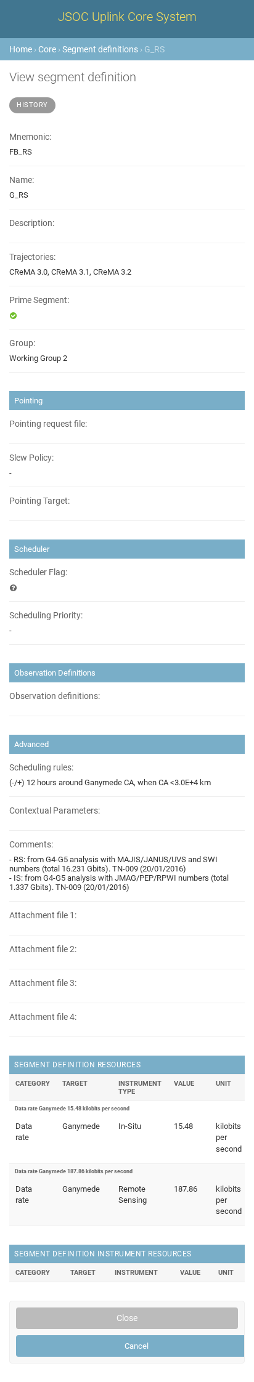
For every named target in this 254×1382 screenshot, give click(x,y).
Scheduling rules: (41, 767)
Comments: (31, 844)
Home (20, 49)
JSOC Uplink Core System (127, 16)
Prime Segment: (39, 300)
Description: (31, 223)
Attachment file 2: (42, 949)
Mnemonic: (30, 137)
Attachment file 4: (42, 1017)
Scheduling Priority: (46, 615)
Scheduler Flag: (38, 572)
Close (127, 1318)
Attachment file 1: (42, 915)
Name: (21, 180)
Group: (22, 343)
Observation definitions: (54, 696)
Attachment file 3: (42, 983)
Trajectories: (32, 257)
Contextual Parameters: (54, 810)
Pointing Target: (39, 501)
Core (47, 49)
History (32, 105)
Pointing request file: (48, 424)
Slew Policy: (31, 458)
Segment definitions (100, 49)
